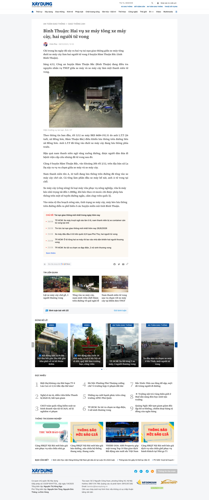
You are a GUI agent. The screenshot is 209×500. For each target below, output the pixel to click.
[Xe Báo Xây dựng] (168, 481)
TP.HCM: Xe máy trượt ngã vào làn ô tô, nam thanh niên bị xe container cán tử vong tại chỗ (90, 221)
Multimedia (168, 12)
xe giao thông (126, 7)
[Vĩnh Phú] (45, 44)
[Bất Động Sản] (147, 482)
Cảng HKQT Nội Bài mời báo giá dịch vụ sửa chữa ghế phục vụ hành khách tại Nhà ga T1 (157, 448)
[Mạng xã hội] (147, 471)
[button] (101, 369)
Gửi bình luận (120, 310)
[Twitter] (119, 264)
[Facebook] (114, 264)
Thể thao (122, 12)
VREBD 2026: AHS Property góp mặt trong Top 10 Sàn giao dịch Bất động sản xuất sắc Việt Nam (122, 448)
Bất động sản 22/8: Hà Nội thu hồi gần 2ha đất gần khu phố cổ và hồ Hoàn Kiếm (51, 359)
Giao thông (59, 12)
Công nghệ (132, 12)
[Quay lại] (44, 264)
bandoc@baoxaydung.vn (97, 486)
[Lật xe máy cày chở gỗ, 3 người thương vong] (56, 284)
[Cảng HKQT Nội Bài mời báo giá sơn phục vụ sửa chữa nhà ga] (51, 432)
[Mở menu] (176, 12)
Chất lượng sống (93, 12)
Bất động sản (139, 7)
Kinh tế (70, 12)
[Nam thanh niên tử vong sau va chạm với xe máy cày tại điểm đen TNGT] (115, 284)
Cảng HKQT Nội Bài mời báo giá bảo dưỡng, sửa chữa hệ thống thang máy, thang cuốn (86, 448)
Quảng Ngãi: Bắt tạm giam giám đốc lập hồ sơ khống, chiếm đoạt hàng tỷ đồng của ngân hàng (154, 408)
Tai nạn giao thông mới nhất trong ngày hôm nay (77, 215)
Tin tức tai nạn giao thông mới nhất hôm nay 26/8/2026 (81, 228)
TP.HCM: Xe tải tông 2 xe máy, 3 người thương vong (122, 362)
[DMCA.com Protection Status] (156, 488)
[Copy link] (127, 264)
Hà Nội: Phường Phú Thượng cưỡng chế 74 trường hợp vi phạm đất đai (106, 384)
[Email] (123, 264)
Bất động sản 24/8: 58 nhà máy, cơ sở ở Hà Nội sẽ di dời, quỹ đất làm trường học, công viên (86, 359)
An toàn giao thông (155, 7)
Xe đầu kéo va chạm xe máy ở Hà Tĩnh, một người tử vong (157, 361)
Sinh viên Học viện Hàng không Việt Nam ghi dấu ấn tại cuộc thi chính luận (84, 460)
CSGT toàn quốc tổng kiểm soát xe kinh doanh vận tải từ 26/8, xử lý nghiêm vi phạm (58, 408)
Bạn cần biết (42, 460)
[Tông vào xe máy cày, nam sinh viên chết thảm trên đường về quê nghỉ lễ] (85, 284)
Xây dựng (49, 12)
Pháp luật (79, 12)
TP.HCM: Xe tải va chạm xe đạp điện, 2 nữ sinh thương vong (83, 248)
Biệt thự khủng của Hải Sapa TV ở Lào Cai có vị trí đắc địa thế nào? (57, 384)
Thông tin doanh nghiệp (48, 419)
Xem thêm (51, 253)
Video (158, 12)
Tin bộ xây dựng (171, 7)
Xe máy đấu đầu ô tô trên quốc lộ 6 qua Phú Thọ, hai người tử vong (86, 234)
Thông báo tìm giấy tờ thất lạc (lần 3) (134, 460)
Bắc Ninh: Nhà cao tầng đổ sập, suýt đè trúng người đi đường (153, 384)
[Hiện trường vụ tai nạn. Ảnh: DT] (85, 102)
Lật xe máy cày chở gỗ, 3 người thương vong (55, 296)
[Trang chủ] (33, 11)
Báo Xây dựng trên (54, 264)
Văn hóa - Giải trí (109, 12)
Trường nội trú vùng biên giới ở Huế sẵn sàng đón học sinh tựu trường (153, 396)
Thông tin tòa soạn (167, 471)
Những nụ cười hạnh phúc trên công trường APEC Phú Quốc (107, 396)
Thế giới (143, 12)
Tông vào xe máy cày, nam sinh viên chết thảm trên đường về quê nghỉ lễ (85, 298)
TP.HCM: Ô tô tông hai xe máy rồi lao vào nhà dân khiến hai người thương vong (89, 240)
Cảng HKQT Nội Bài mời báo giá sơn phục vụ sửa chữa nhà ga (51, 447)
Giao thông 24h (76, 24)
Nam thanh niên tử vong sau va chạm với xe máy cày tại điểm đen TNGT (114, 298)
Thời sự (39, 12)
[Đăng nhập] (158, 3)
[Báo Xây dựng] (42, 4)
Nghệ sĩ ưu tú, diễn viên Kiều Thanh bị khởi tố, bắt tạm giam (59, 396)
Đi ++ (151, 12)
